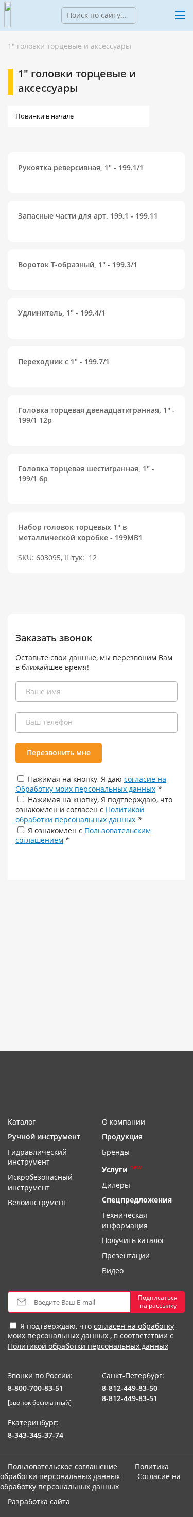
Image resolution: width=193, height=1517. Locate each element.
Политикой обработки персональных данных (79, 814)
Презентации (126, 1255)
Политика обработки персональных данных (84, 1472)
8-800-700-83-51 (35, 1388)
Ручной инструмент (44, 1136)
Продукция (122, 1136)
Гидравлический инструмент (37, 1157)
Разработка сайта (39, 1501)
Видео (113, 1270)
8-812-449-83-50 (129, 1388)
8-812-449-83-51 (129, 1398)
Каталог (22, 1122)
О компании (123, 1122)
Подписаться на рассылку (158, 1301)
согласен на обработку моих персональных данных (91, 1331)
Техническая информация (125, 1220)
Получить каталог (133, 1240)
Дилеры (116, 1185)
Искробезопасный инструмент (40, 1182)
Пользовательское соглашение (62, 1466)
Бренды (116, 1152)
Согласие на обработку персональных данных (90, 1481)
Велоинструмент (37, 1202)
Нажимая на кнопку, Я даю (90, 784)
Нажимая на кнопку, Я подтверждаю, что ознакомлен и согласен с (93, 809)
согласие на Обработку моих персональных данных (90, 784)
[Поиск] (144, 15)
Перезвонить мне (59, 752)
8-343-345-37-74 (35, 1435)
